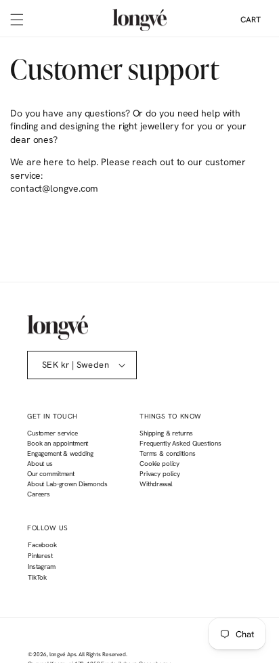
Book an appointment (57, 443)
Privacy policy (160, 473)
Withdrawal (156, 483)
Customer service (52, 433)
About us (40, 463)
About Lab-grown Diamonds (67, 483)
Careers (38, 494)
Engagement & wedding (60, 453)
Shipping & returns (166, 433)
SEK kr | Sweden (75, 364)
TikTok (37, 579)
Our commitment (50, 473)
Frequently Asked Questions (180, 443)
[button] (17, 20)
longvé (57, 654)
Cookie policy (159, 463)
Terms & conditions (167, 453)
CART (250, 19)
